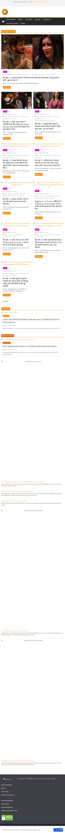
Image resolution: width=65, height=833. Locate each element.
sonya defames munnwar (8, 157)
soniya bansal (38, 157)
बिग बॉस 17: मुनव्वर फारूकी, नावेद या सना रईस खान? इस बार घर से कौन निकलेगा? (15, 201)
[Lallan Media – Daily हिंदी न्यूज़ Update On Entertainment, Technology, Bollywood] (3, 21)
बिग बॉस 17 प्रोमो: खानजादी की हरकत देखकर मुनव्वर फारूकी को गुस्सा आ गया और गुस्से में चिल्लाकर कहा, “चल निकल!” (48, 243)
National (38, 19)
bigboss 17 (25, 74)
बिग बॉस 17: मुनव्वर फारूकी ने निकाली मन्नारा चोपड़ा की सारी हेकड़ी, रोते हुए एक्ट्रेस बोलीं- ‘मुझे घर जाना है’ (31, 78)
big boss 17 (42, 234)
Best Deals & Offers (12, 23)
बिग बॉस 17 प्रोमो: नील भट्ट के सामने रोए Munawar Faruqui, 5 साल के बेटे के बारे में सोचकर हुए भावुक (16, 242)
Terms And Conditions (7, 800)
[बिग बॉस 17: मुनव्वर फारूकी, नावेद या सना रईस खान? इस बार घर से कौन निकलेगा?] (16, 183)
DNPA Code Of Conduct (7, 795)
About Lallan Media (6, 785)
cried (15, 234)
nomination (51, 198)
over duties (14, 275)
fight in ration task (18, 116)
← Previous (4, 301)
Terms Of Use (4, 791)
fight (30, 74)
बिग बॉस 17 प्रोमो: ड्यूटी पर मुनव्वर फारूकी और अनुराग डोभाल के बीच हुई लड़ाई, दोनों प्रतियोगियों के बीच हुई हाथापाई (15, 282)
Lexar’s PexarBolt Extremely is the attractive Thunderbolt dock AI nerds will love (31, 321)
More (38, 830)
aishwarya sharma (44, 196)
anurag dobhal (11, 273)
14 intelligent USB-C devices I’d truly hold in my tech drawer (17, 761)
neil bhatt (14, 118)
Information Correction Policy (9, 810)
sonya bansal (26, 155)
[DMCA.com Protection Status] (7, 815)
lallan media (34, 74)
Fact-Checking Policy (6, 807)
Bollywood (28, 19)
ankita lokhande (43, 116)
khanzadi (51, 234)
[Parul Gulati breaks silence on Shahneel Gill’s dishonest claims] (32, 339)
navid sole (14, 196)
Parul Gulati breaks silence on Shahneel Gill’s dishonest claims (30, 346)
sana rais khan (20, 196)
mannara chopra (41, 74)
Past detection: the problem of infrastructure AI (13, 501)
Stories (23, 23)
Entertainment (11, 19)
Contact (3, 788)
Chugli (5, 74)
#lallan (20, 74)
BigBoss (20, 19)
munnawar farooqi (50, 74)
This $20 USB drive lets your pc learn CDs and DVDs (40, 2)
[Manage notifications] (61, 829)
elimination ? (16, 194)
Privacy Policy (5, 804)
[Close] (62, 827)
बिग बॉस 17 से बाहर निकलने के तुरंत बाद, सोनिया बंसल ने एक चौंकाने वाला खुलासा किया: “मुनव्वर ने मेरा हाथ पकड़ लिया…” (16, 164)
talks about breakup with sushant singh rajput (45, 120)
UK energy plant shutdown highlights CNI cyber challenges (17, 491)
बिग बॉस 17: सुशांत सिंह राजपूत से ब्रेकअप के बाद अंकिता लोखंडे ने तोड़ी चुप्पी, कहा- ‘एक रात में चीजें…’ (47, 126)
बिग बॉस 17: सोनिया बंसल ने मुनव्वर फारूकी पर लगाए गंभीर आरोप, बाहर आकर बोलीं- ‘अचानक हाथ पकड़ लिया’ (47, 163)
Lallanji (14, 325)
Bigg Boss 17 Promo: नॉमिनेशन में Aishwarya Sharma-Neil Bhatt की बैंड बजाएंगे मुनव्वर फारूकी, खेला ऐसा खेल (48, 205)
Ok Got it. (58, 830)
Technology (47, 19)
